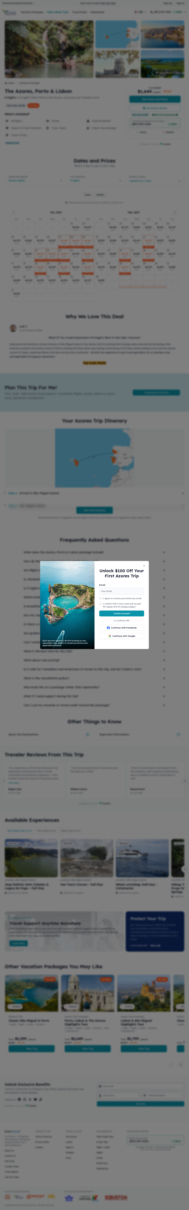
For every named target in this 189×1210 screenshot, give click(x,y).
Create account (121, 613)
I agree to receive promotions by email (122, 598)
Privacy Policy (128, 606)
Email (102, 585)
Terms (109, 606)
